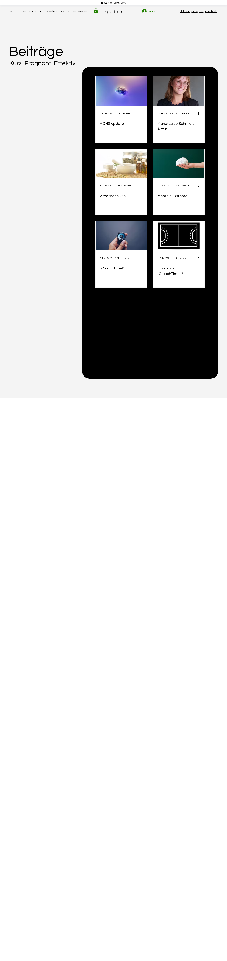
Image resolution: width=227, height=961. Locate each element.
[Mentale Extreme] (178, 163)
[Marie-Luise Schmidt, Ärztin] (178, 91)
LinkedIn (185, 11)
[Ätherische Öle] (121, 163)
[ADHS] (121, 91)
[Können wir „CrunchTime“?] (178, 235)
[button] (96, 10)
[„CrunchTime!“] (121, 235)
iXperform (113, 11)
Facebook (211, 11)
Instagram (197, 11)
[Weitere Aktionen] (142, 114)
